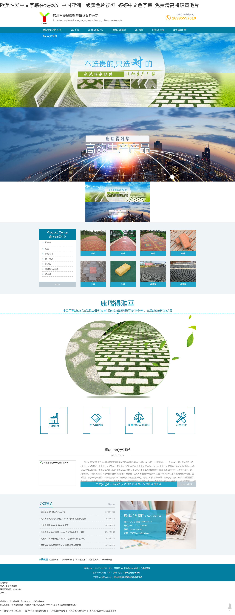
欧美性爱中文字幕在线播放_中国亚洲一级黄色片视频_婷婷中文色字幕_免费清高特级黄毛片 (99, 5)
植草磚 (48, 242)
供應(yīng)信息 (119, 30)
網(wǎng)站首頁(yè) (52, 30)
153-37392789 (100, 568)
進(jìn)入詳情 (186, 484)
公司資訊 (139, 30)
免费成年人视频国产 (77, 611)
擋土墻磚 (49, 259)
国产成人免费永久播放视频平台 (103, 611)
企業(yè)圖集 (158, 30)
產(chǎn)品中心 (95, 30)
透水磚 (48, 274)
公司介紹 (75, 30)
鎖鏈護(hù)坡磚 (51, 269)
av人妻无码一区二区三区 (10, 611)
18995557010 (184, 18)
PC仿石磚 (49, 254)
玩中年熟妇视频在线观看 (35, 611)
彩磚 (47, 249)
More (57, 284)
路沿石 (48, 264)
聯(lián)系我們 (50, 36)
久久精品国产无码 (57, 611)
